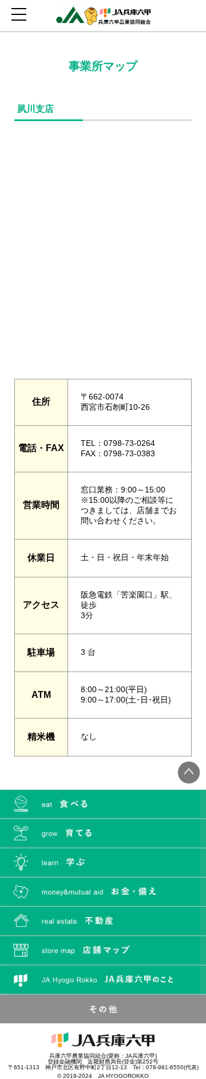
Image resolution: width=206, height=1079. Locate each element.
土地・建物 (103, 921)
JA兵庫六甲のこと (103, 979)
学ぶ (103, 862)
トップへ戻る (188, 772)
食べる (103, 804)
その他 (103, 1009)
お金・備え (103, 892)
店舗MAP (103, 950)
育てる (103, 833)
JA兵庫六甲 (103, 15)
